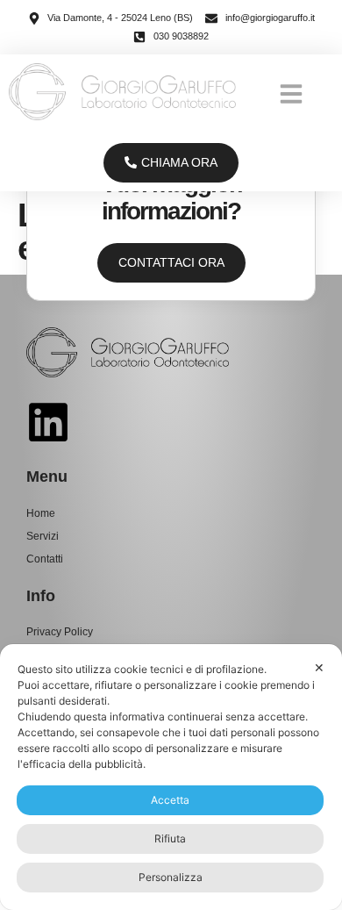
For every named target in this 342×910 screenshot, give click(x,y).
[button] (291, 93)
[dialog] (171, 777)
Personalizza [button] (171, 877)
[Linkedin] (48, 422)
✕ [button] (319, 667)
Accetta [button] (170, 799)
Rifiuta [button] (170, 838)
